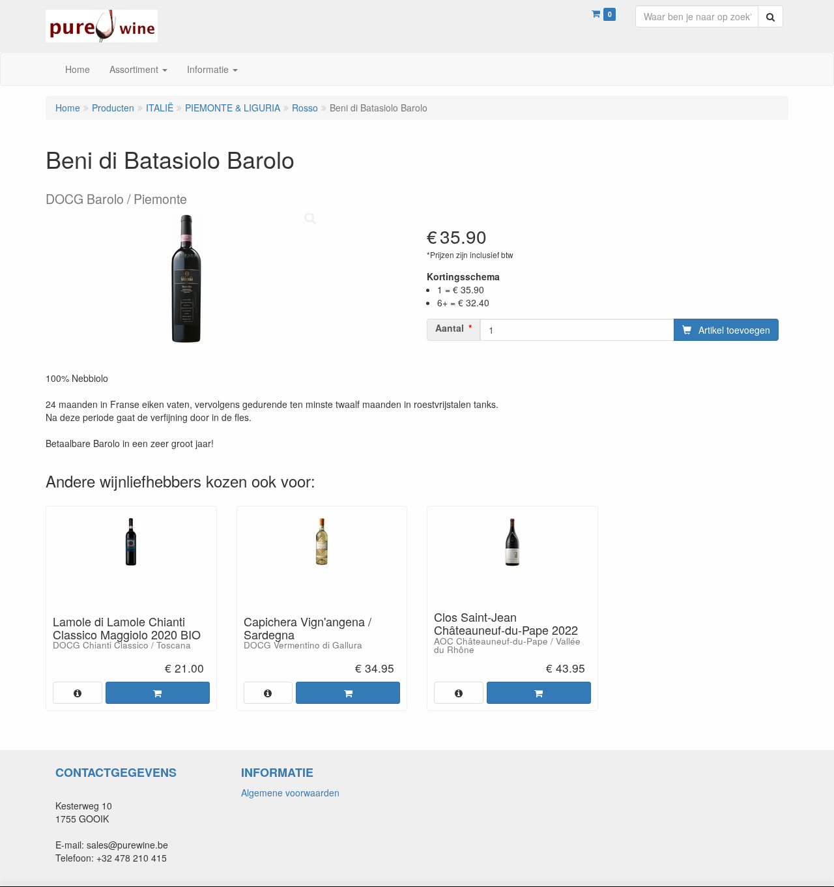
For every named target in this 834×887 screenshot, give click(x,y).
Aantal (449, 327)
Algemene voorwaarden (290, 792)
